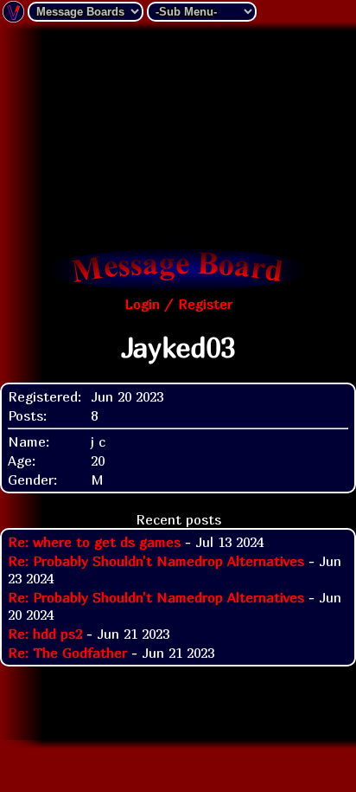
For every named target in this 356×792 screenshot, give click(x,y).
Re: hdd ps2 (45, 633)
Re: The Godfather (67, 652)
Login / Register (178, 303)
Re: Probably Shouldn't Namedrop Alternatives (156, 561)
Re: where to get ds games (94, 542)
